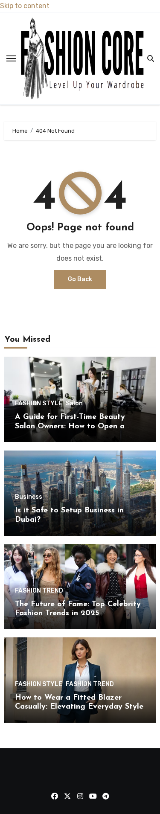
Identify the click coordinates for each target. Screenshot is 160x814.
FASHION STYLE (38, 404)
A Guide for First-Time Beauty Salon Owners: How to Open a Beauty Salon (70, 426)
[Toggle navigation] (11, 58)
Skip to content (24, 6)
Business (28, 497)
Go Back (80, 279)
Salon (74, 404)
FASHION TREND (39, 591)
